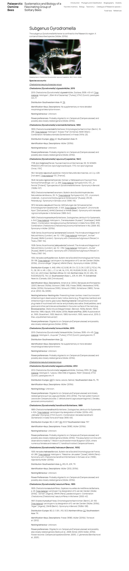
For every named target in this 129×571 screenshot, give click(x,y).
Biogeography (109, 3)
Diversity (118, 3)
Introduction (75, 3)
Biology (82, 7)
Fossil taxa (108, 11)
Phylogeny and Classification (91, 3)
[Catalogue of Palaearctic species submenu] (121, 6)
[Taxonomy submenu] (94, 6)
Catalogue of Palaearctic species (108, 7)
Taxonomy (90, 7)
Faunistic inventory (70, 7)
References (117, 11)
